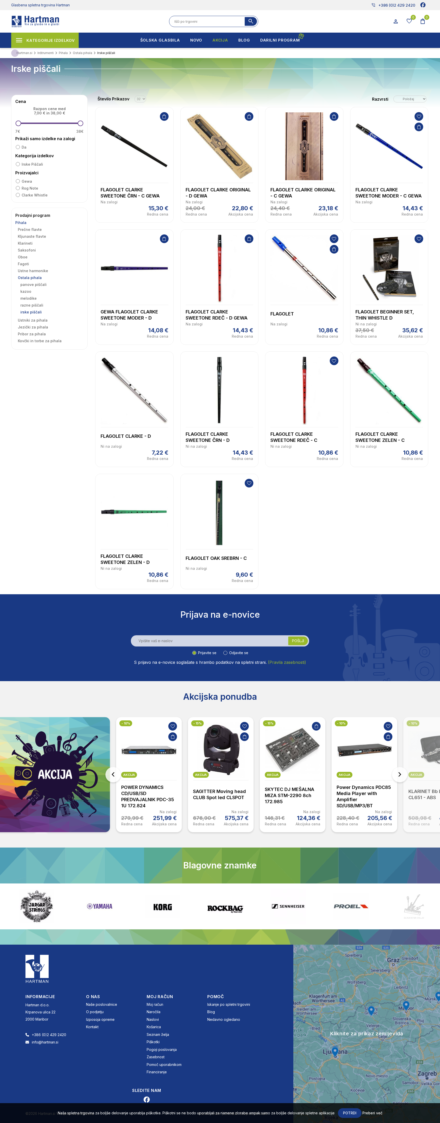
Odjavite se (238, 653)
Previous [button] (113, 774)
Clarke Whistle (35, 195)
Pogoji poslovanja (162, 1049)
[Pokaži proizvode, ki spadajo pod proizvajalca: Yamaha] (36, 906)
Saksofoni (27, 250)
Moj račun (155, 1004)
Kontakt (92, 1027)
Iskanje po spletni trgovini (228, 1004)
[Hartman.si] (37, 968)
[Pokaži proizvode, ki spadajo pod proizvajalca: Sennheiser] (225, 906)
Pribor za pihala (32, 334)
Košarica (154, 1027)
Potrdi (349, 1113)
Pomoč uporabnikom (164, 1064)
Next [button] (399, 774)
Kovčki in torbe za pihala (40, 341)
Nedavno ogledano (223, 1019)
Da (24, 147)
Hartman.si (24, 53)
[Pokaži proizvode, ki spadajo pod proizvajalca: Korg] (99, 906)
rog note (30, 188)
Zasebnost (155, 1057)
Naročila (153, 1012)
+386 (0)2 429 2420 (393, 5)
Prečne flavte (30, 229)
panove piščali (33, 284)
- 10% (125, 723)
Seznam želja (158, 1034)
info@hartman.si (45, 1042)
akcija (129, 775)
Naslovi (153, 1019)
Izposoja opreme (100, 1019)
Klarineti (25, 243)
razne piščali (31, 305)
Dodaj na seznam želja (419, 116)
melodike (28, 298)
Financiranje (157, 1072)
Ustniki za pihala (33, 320)
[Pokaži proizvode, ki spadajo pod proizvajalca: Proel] (288, 906)
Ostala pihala (30, 277)
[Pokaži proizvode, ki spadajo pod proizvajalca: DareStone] (351, 906)
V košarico (164, 116)
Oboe (23, 257)
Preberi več (372, 1113)
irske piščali (32, 164)
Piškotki (153, 1042)
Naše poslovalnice (101, 1004)
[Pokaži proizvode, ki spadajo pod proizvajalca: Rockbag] (162, 906)
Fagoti (23, 264)
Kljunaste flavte (32, 236)
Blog (211, 1012)
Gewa (27, 181)
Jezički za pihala (33, 327)
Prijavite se (207, 653)
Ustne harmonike (33, 271)
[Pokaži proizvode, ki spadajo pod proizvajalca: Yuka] (414, 906)
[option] (149, 774)
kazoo (25, 291)
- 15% (197, 723)
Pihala (20, 222)
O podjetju (95, 1012)
